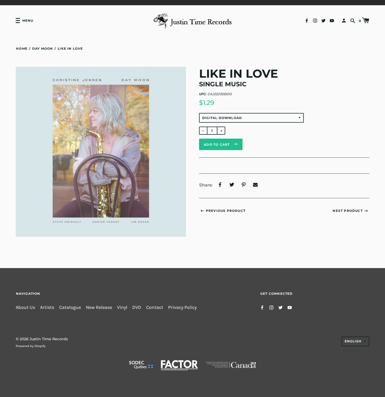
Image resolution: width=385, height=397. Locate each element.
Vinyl (122, 307)
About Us (25, 307)
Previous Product (225, 211)
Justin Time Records (49, 339)
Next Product (347, 211)
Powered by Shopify (31, 346)
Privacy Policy (182, 307)
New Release (99, 307)
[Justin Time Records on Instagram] (315, 20)
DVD (136, 307)
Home (22, 48)
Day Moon (42, 48)
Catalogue (70, 307)
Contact (154, 307)
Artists (47, 307)
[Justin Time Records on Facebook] (307, 20)
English (353, 341)
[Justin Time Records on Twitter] (323, 20)
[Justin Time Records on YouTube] (332, 20)
